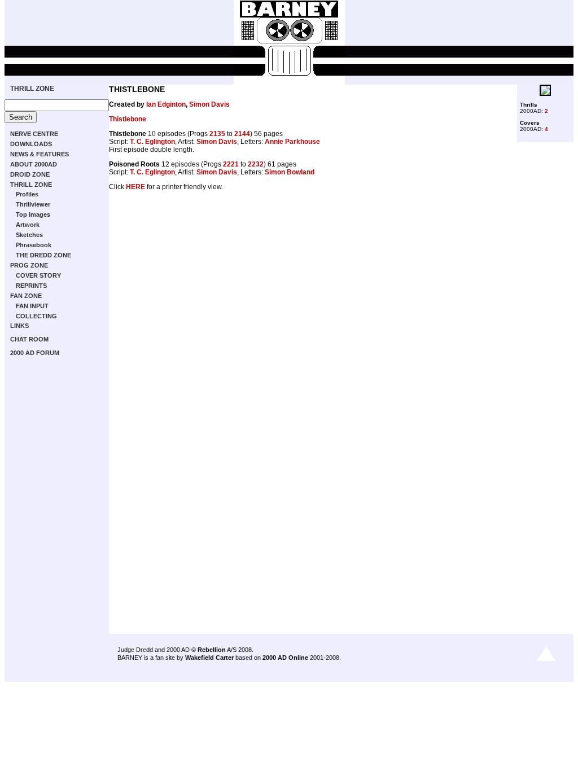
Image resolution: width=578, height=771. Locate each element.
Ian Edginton (166, 104)
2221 (231, 164)
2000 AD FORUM (34, 352)
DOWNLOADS (31, 144)
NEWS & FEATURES (39, 154)
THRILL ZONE (32, 89)
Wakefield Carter (209, 657)
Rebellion (212, 649)
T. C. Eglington (152, 142)
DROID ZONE (30, 174)
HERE (135, 187)
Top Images (33, 214)
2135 (217, 134)
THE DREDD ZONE (43, 255)
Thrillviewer (33, 204)
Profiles (27, 194)
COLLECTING (36, 316)
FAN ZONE (26, 295)
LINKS (19, 325)
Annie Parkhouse (292, 142)
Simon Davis (209, 104)
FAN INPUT (32, 306)
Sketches (29, 234)
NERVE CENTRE (34, 133)
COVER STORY (38, 275)
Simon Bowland (289, 172)
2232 (256, 164)
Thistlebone (127, 119)
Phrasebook (33, 245)
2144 (242, 134)
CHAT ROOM (29, 339)
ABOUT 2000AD (33, 164)
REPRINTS (31, 285)
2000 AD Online (285, 657)
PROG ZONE (29, 265)
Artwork (28, 224)
